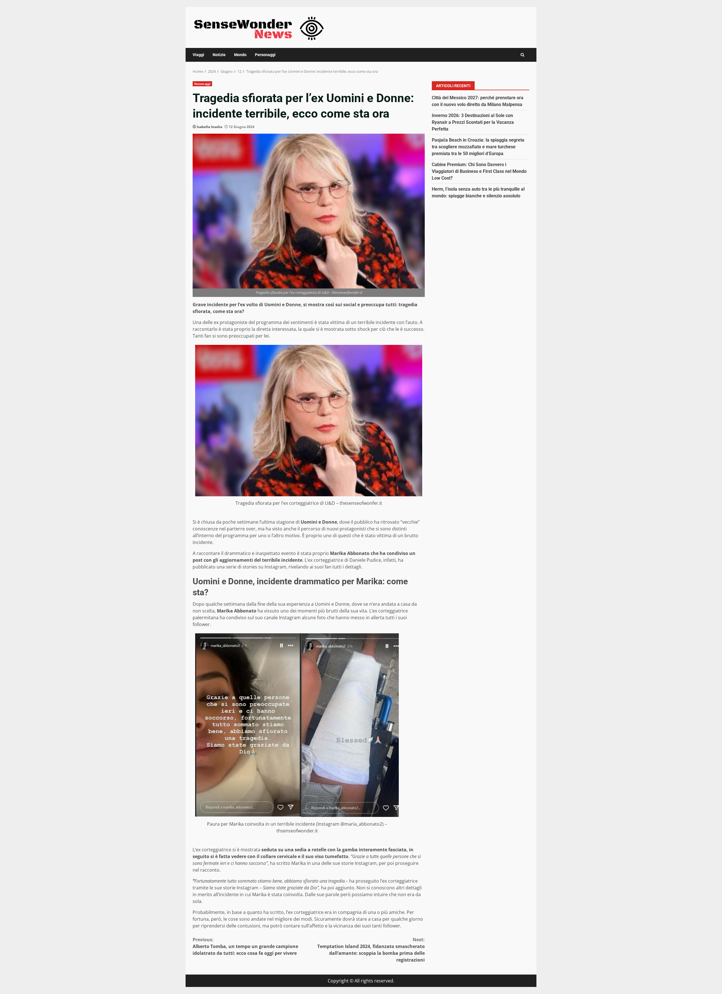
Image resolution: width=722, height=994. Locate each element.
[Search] (522, 54)
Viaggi (198, 54)
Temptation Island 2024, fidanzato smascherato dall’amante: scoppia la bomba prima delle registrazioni (371, 949)
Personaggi (265, 54)
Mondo (240, 54)
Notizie (219, 54)
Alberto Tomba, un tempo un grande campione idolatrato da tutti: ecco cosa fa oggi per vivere (245, 946)
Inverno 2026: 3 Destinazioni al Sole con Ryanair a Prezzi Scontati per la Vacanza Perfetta (473, 122)
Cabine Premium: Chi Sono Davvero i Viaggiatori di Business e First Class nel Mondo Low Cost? (479, 171)
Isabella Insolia (209, 126)
